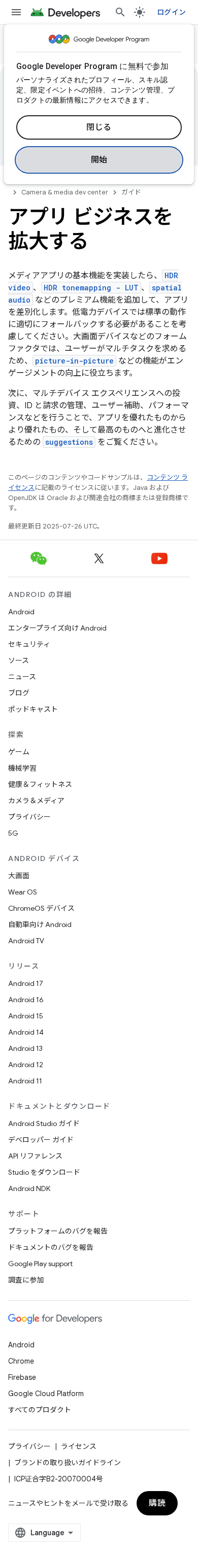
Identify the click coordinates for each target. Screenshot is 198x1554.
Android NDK (29, 1188)
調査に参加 (26, 1279)
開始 (99, 160)
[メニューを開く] (16, 12)
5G (13, 833)
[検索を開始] (120, 12)
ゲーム (18, 751)
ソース (18, 660)
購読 (157, 1503)
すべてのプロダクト (39, 1409)
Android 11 (25, 1080)
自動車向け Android (40, 924)
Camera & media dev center (64, 192)
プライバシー (29, 816)
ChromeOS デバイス (41, 908)
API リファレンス (35, 1156)
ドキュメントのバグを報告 (50, 1247)
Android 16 (26, 999)
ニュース (22, 676)
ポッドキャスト (33, 709)
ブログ (18, 693)
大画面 (18, 875)
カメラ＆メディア (36, 800)
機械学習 (22, 768)
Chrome (21, 1361)
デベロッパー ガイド (41, 1139)
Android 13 (25, 1048)
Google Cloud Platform (46, 1393)
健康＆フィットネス (40, 784)
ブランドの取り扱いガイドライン (67, 1463)
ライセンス (78, 1446)
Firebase (22, 1377)
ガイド (131, 192)
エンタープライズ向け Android (57, 628)
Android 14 (26, 1032)
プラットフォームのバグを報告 (58, 1231)
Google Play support (40, 1263)
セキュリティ (29, 644)
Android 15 (25, 1015)
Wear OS (22, 892)
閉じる (99, 127)
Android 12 (25, 1064)
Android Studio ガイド (44, 1123)
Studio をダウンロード (44, 1172)
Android (21, 611)
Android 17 (25, 983)
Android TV (26, 940)
